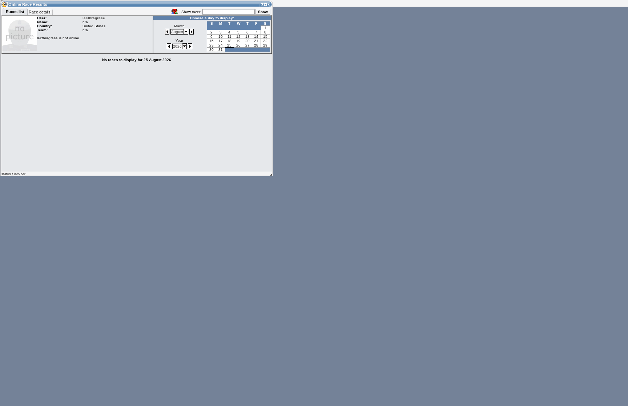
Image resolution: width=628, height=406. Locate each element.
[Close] (268, 4)
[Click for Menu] (4, 4)
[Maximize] (265, 4)
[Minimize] (262, 4)
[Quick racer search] (174, 11)
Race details (40, 12)
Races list (15, 11)
